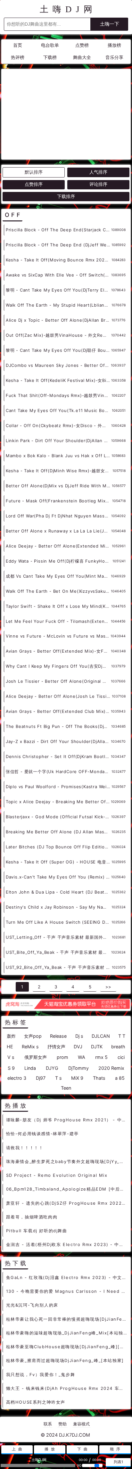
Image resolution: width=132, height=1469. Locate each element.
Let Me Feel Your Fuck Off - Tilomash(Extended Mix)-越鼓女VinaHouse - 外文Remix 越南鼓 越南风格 (58, 621)
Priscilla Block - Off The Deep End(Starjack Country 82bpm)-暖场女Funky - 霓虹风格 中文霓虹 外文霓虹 (58, 229)
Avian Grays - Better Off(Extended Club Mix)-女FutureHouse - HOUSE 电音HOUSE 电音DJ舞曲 (58, 711)
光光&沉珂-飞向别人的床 (32, 1305)
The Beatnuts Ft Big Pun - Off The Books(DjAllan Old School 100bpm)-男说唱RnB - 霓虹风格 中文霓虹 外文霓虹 (58, 726)
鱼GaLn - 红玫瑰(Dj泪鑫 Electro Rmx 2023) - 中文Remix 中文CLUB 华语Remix (67, 1277)
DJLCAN (101, 1036)
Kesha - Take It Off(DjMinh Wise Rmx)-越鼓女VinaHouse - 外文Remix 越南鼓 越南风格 (59, 470)
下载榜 (50, 57)
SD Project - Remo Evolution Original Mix (57, 1175)
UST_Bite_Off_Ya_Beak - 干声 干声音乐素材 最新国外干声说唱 (58, 952)
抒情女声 (56, 1046)
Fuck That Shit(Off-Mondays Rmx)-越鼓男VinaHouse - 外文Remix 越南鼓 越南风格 (58, 395)
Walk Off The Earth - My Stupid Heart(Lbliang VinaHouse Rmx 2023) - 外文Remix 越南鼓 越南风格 (58, 305)
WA (81, 1057)
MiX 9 (77, 1078)
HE (10, 1046)
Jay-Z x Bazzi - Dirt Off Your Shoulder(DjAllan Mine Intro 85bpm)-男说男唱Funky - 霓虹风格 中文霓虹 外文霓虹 (58, 741)
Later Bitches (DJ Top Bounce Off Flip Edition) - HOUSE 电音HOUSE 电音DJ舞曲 (58, 846)
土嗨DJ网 (68, 9)
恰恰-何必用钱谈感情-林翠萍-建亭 (42, 1133)
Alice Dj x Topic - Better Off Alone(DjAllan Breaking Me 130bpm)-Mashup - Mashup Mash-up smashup (58, 320)
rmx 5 (101, 1057)
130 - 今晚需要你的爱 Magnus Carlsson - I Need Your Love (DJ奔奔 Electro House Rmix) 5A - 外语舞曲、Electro (67, 1291)
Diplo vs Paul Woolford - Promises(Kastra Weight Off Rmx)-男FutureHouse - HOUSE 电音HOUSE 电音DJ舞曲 (58, 786)
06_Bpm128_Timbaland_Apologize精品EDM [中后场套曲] (67, 1189)
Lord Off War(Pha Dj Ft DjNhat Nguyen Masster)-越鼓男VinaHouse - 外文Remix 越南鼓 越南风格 (58, 515)
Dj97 (40, 1078)
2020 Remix (111, 1068)
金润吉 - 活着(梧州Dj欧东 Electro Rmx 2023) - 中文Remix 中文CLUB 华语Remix (67, 1244)
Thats (99, 1078)
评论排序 (98, 184)
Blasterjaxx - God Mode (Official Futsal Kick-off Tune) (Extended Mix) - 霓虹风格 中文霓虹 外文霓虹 (58, 816)
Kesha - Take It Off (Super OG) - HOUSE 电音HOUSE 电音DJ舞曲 (58, 861)
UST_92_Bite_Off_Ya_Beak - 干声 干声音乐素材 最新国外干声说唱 (59, 967)
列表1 (118, 1462)
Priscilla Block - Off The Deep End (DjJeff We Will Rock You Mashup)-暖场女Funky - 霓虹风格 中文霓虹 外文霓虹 (58, 244)
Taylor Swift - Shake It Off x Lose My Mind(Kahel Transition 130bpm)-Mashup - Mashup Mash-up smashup (58, 606)
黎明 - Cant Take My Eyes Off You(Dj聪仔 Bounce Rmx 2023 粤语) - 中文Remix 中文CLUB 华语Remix (58, 350)
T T (121, 1036)
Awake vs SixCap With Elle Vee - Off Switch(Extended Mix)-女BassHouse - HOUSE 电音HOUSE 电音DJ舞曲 (58, 274)
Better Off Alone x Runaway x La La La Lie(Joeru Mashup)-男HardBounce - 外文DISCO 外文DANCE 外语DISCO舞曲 (58, 530)
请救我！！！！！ (25, 1147)
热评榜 (17, 57)
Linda (30, 1068)
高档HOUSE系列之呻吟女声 (35, 1402)
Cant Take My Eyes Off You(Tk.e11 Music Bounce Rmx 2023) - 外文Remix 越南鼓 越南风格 (59, 410)
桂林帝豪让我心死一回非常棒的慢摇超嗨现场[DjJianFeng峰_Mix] (67, 1319)
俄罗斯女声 (35, 1057)
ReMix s (30, 1046)
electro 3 (16, 1078)
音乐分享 (114, 57)
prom (62, 1057)
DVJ (78, 1046)
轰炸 (11, 1036)
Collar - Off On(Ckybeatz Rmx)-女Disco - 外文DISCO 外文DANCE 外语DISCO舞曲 (58, 425)
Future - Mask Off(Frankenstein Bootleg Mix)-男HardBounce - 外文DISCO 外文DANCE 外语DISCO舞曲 (59, 500)
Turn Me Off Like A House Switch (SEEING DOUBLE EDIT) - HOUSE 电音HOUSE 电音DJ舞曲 (58, 922)
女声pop (33, 1036)
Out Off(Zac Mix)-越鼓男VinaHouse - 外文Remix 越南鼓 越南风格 (58, 335)
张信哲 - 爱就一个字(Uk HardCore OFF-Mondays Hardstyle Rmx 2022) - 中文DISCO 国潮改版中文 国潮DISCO (58, 771)
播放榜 (114, 45)
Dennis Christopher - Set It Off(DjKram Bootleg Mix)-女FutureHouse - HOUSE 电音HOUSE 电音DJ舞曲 (58, 756)
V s (10, 1057)
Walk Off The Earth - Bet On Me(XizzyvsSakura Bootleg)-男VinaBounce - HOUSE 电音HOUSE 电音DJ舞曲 (58, 591)
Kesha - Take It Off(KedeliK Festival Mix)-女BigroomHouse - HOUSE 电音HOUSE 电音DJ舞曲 (58, 380)
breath (118, 1046)
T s (58, 1078)
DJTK (97, 1046)
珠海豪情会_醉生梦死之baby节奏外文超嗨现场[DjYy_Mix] (67, 1161)
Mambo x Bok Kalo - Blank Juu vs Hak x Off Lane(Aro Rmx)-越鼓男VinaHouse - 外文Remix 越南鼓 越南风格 (58, 455)
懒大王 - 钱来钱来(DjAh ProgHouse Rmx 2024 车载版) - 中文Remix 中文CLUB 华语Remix (67, 1388)
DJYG (52, 1068)
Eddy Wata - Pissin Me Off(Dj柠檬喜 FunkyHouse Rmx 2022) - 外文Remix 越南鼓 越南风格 (59, 561)
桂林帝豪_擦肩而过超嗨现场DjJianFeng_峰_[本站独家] (65, 1360)
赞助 (62, 1423)
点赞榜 (82, 45)
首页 (17, 45)
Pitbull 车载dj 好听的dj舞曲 (36, 1230)
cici (121, 1057)
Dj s (79, 1036)
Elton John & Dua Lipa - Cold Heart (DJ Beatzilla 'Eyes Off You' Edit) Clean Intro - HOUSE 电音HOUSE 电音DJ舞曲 (58, 892)
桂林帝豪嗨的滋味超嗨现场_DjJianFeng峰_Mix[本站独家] (67, 1332)
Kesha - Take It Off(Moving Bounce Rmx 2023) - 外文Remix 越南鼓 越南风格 (58, 259)
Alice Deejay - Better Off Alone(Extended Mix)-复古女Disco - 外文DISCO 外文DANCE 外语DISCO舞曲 (59, 546)
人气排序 (98, 172)
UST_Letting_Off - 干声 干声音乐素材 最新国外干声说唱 (59, 937)
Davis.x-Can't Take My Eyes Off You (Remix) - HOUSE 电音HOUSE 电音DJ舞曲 (58, 876)
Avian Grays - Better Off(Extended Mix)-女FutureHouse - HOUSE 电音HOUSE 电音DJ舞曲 (58, 651)
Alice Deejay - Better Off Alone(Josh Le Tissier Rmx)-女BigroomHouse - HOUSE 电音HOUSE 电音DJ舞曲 (59, 696)
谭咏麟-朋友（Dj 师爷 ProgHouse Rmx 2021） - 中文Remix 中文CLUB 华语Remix (67, 1119)
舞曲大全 (82, 57)
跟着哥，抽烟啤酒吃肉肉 (32, 1216)
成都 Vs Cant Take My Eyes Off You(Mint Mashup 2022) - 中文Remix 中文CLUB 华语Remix (58, 576)
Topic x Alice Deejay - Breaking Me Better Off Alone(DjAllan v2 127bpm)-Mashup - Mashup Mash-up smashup (58, 801)
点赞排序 (34, 184)
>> (108, 986)
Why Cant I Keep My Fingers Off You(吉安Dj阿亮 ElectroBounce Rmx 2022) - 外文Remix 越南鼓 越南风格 (58, 666)
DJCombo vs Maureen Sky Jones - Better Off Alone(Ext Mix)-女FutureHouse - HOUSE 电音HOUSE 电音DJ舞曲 (58, 365)
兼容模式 (81, 1423)
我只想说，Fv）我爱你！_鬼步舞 (40, 1374)
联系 (48, 1423)
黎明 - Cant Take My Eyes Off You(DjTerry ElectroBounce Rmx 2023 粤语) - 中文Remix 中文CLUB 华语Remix (58, 290)
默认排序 (34, 172)
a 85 (120, 1078)
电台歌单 (50, 45)
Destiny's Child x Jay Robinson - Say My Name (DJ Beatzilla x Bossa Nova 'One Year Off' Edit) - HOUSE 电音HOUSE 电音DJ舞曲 (58, 907)
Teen (66, 1088)
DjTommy (78, 1068)
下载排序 (66, 196)
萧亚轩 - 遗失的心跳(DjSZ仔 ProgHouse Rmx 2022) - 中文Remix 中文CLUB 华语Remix (67, 1203)
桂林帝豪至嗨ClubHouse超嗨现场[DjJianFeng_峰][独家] (67, 1346)
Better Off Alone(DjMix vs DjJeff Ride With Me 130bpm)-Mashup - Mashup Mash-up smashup (59, 485)
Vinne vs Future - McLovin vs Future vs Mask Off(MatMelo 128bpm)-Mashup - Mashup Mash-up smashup (58, 636)
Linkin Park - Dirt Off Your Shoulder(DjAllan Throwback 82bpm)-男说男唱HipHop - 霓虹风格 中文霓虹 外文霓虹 (58, 440)
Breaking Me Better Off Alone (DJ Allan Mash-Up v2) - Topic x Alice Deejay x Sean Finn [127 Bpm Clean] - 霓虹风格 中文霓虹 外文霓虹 (58, 831)
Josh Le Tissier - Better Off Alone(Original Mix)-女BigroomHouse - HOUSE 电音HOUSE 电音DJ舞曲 (58, 681)
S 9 (11, 1068)
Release (58, 1036)
